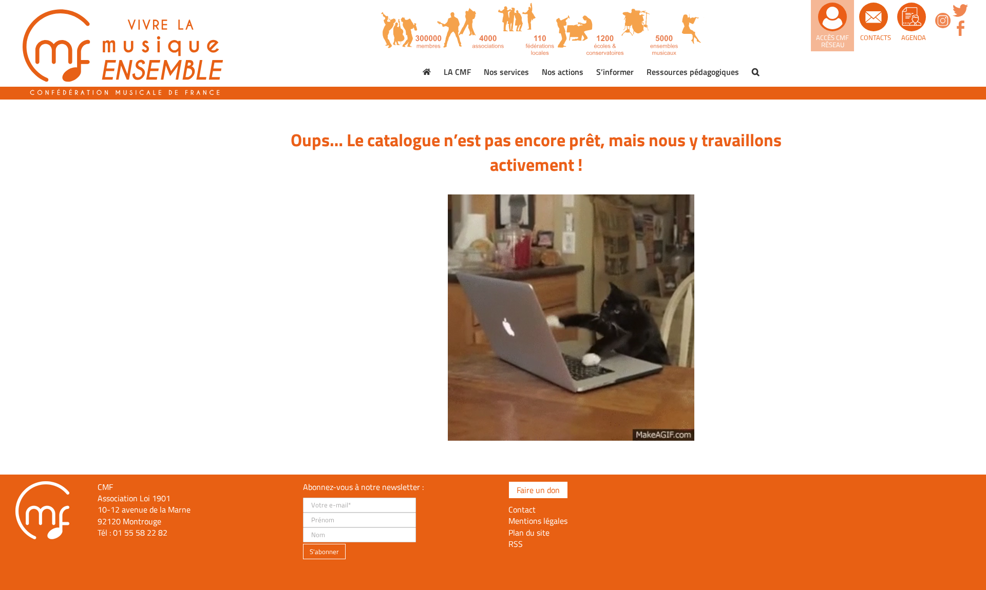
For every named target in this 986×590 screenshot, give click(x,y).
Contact (522, 509)
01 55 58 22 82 (140, 532)
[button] (756, 72)
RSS (515, 543)
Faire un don (538, 490)
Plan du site (528, 532)
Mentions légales (537, 520)
